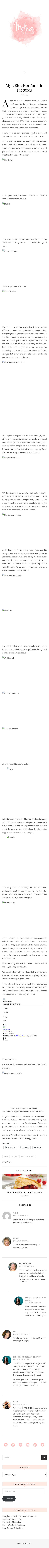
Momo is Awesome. (27, 1157)
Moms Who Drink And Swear (13, 1525)
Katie (15, 1401)
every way (41, 1130)
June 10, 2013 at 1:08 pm (21, 1359)
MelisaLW (8, 1162)
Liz (14, 1331)
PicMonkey (6, 350)
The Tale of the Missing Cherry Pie (24, 1192)
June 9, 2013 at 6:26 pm (20, 1215)
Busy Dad (24, 1108)
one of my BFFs (17, 121)
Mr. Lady (15, 1108)
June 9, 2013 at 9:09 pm (20, 1241)
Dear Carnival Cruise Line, (12, 1528)
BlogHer (14, 1157)
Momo (16, 1238)
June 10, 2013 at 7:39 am (21, 1334)
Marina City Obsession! (11, 1522)
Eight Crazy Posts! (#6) (11, 1519)
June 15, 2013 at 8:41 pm (21, 1404)
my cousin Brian (32, 550)
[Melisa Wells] (24, 27)
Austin (6, 1157)
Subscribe (9, 1498)
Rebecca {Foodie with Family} (27, 1357)
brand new (24, 1130)
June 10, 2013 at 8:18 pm (33, 1303)
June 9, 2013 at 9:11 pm (26, 1266)
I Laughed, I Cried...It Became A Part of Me (19, 1516)
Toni (15, 1213)
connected (32, 1126)
